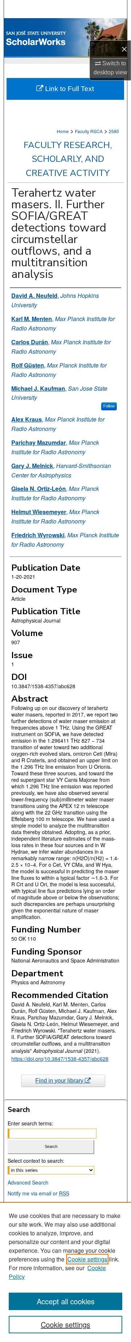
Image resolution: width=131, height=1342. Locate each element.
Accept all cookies (66, 1301)
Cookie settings (87, 1259)
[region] (65, 1272)
